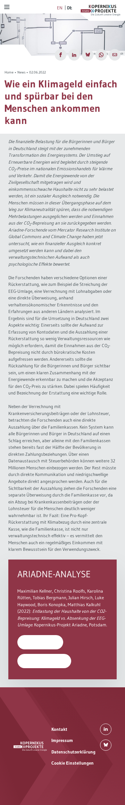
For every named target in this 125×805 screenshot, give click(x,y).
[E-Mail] (114, 55)
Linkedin (105, 729)
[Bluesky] (87, 55)
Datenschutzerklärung (73, 752)
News (21, 72)
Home (9, 72)
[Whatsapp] (101, 55)
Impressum (62, 740)
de (69, 7)
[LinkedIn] (74, 55)
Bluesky (105, 745)
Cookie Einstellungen (72, 763)
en (59, 7)
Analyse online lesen (44, 661)
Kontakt (59, 729)
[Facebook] (60, 55)
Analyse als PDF (40, 642)
